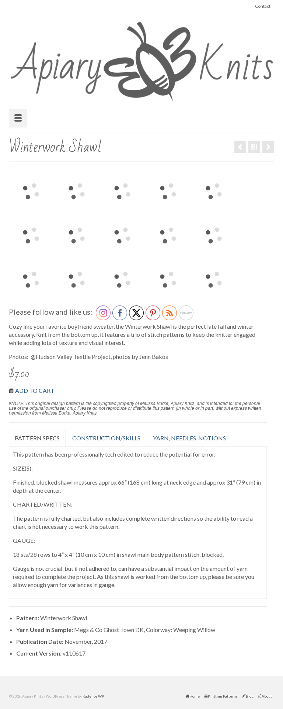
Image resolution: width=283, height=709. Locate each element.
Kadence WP (93, 696)
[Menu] (18, 118)
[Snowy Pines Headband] (268, 147)
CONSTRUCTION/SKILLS (106, 437)
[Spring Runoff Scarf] (240, 147)
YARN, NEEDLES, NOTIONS (189, 437)
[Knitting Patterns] (254, 147)
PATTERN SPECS (37, 437)
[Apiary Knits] (141, 59)
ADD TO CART (35, 390)
